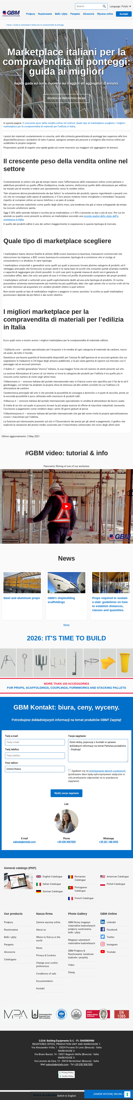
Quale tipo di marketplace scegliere (95, 123)
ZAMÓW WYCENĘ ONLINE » (108, 1094)
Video (71, 964)
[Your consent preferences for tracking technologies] (127, 1094)
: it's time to (66, 638)
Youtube (111, 952)
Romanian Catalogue (80, 878)
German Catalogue (53, 891)
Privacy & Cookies (46, 955)
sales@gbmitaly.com (57, 1064)
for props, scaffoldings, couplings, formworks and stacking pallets (66, 685)
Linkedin (111, 922)
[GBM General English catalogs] (18, 888)
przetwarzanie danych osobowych (107, 770)
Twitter (110, 937)
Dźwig (71, 972)
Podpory (30, 13)
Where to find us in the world (48, 939)
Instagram (112, 944)
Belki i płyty (61, 13)
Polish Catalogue (116, 884)
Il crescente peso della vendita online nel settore (49, 123)
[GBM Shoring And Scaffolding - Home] (11, 15)
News (66, 624)
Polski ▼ (120, 6)
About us (41, 929)
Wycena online (105, 13)
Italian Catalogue (52, 884)
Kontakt (40, 988)
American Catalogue (118, 876)
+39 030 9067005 (83, 1064)
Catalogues (10, 959)
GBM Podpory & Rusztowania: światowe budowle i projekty (81, 954)
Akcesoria (88, 13)
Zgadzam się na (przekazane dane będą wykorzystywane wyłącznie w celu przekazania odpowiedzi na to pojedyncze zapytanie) (97, 776)
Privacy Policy (67, 1072)
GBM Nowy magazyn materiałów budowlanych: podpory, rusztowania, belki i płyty (82, 927)
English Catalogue (52, 876)
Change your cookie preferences (47, 964)
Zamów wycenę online (48, 922)
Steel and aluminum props (21, 598)
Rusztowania (45, 13)
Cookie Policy (67, 1076)
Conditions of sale (46, 973)
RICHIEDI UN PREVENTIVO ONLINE (66, 98)
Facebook (112, 929)
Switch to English (66, 1095)
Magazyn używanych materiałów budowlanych (81, 941)
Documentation (44, 981)
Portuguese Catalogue (81, 889)
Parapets (75, 13)
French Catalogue (84, 898)
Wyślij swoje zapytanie (66, 793)
